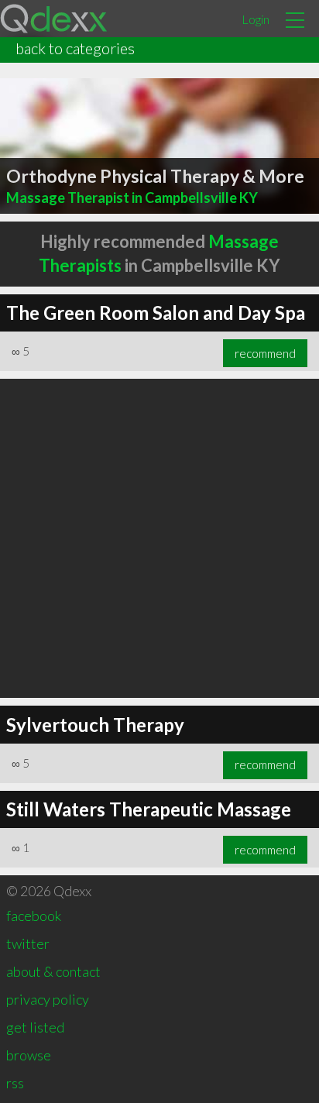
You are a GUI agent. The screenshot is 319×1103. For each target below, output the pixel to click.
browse (28, 1054)
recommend (265, 353)
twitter (28, 943)
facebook (33, 915)
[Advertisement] (159, 538)
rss (15, 1082)
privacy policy (47, 999)
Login (255, 19)
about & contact (53, 971)
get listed (35, 1027)
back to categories (75, 48)
